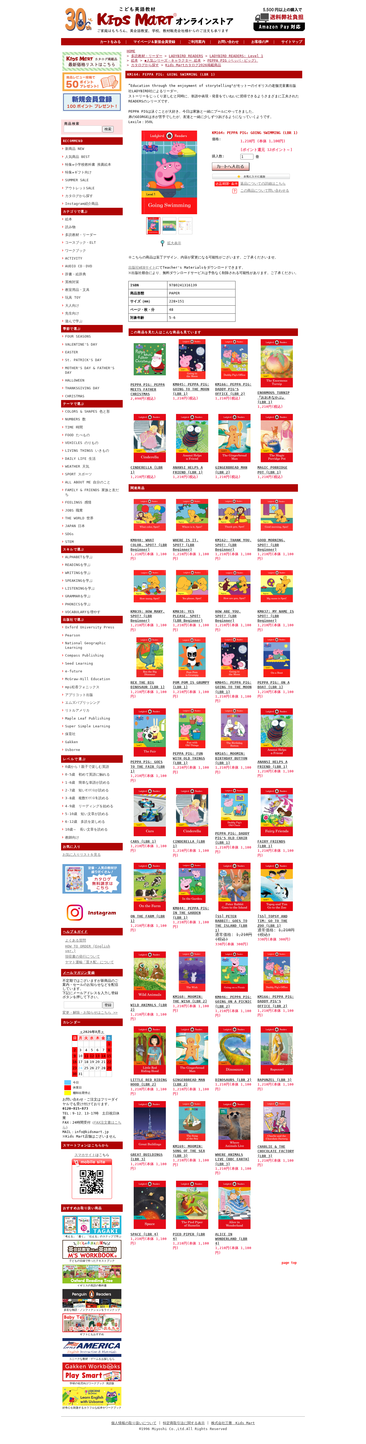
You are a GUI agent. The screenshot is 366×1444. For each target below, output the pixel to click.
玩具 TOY (73, 297)
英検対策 (72, 282)
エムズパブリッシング (82, 703)
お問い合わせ (228, 42)
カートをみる (110, 42)
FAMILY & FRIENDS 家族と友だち (92, 492)
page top (289, 1263)
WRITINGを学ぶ (78, 573)
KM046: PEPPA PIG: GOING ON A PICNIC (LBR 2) (233, 1001)
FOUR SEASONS (78, 336)
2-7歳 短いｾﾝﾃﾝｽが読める (87, 790)
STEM (69, 542)
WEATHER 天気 (77, 466)
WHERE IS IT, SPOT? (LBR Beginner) (186, 544)
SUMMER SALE (77, 180)
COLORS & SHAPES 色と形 (87, 411)
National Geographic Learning (85, 645)
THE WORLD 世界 (79, 518)
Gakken (71, 742)
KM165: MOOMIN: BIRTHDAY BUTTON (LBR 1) (231, 758)
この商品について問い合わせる (264, 190)
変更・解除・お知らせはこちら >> (90, 1012)
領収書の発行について (82, 956)
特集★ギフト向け (78, 172)
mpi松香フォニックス (82, 687)
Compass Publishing (84, 655)
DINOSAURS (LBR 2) (233, 1080)
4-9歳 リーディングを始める (89, 806)
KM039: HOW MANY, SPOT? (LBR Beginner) (147, 616)
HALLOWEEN (74, 380)
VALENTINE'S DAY (81, 344)
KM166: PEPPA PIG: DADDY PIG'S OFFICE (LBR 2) (233, 389)
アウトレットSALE (80, 188)
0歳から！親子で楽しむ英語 (87, 767)
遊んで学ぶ (74, 321)
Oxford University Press (89, 627)
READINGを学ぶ (78, 565)
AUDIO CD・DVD (78, 266)
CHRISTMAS (74, 396)
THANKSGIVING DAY (82, 388)
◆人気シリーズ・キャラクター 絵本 (172, 60)
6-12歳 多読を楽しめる (85, 822)
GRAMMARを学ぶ (78, 596)
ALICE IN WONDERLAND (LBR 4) (231, 1239)
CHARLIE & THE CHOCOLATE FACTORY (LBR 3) (275, 1151)
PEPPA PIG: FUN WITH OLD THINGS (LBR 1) (189, 758)
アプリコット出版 (79, 695)
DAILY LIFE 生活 (80, 459)
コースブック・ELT (80, 242)
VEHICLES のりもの (81, 443)
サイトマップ (291, 42)
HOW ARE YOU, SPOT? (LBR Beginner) (228, 616)
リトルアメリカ (77, 710)
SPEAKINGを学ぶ (79, 581)
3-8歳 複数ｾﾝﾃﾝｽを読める (87, 798)
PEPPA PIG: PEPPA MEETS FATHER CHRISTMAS (147, 389)
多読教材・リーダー (80, 235)
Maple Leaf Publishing (87, 718)
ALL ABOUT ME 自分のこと (87, 482)
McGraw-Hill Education (87, 679)
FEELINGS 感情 (78, 502)
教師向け (72, 837)
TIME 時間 (74, 427)
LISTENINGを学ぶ (80, 588)
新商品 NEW (74, 149)
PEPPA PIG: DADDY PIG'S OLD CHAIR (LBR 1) (232, 838)
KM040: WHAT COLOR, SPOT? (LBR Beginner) (148, 544)
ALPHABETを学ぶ (79, 557)
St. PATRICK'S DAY (83, 360)
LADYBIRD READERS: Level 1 (236, 56)
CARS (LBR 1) (143, 841)
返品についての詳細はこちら (263, 184)
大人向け (72, 305)
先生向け (72, 313)
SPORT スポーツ (78, 474)
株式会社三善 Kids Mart (233, 1423)
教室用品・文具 (77, 290)
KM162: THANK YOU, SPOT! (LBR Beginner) (233, 544)
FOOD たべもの (77, 435)
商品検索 (72, 123)
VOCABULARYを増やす (82, 612)
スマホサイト (84, 1155)
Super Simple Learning (87, 726)
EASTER (71, 352)
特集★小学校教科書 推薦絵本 (88, 164)
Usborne (72, 750)
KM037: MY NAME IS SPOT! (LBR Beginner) (275, 616)
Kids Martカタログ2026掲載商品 (193, 65)
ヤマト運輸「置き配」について (89, 962)
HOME (131, 51)
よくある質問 (75, 940)
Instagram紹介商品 (81, 204)
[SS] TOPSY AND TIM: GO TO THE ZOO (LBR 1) (272, 921)
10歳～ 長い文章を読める (86, 829)
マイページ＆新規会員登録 (154, 42)
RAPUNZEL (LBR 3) (274, 1080)
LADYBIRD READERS (186, 56)
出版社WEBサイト (142, 267)
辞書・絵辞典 (75, 274)
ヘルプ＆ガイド (75, 932)
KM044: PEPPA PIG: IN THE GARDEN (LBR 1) (191, 913)
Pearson (72, 635)
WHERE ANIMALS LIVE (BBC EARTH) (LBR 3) (232, 1159)
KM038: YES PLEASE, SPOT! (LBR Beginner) (188, 616)
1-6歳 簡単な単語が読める (87, 782)
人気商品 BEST (77, 157)
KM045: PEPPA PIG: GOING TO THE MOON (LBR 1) (191, 389)
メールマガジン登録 (79, 973)
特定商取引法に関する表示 (184, 1423)
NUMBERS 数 (75, 419)
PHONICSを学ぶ (78, 604)
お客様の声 (260, 42)
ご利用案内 (196, 42)
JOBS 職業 (74, 510)
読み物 (70, 227)
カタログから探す (79, 196)
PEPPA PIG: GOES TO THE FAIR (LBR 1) (147, 766)
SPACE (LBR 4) (144, 1234)
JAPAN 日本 (75, 526)
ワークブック (75, 251)
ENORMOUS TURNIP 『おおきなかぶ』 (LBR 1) (273, 397)
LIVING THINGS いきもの (87, 451)
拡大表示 (174, 243)
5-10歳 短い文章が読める (87, 814)
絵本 (68, 219)
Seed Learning (79, 663)
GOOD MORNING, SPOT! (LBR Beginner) (271, 544)
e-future (73, 671)
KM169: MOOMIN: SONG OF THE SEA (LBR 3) (189, 1151)
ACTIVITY (73, 258)
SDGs (69, 534)
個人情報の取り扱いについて (133, 1423)
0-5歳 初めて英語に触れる (87, 774)
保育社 (70, 734)
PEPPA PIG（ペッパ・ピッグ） (232, 60)
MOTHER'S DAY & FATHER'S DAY (89, 370)
